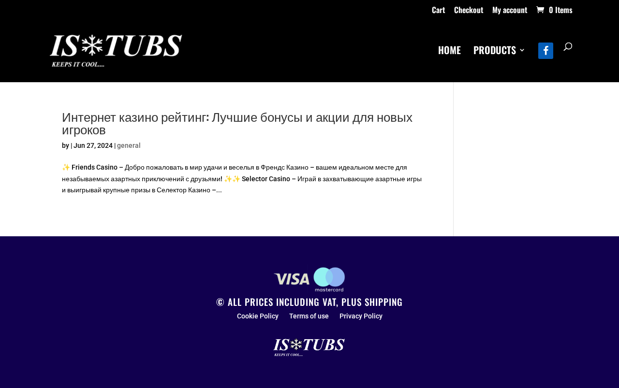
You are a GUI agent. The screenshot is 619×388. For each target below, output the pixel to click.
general (129, 145)
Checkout (468, 10)
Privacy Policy (361, 316)
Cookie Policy (258, 316)
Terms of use (309, 316)
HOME (449, 51)
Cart (438, 10)
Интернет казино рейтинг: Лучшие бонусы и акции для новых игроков (237, 122)
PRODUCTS (494, 51)
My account (509, 10)
